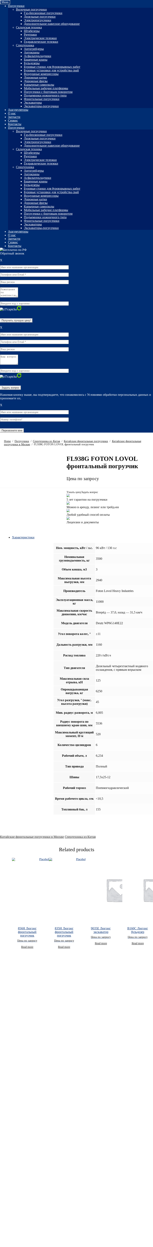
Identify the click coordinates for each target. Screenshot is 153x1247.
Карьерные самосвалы (39, 84)
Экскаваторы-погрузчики (41, 106)
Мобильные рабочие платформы (46, 88)
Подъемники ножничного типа (45, 95)
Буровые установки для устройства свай (51, 70)
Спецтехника (25, 45)
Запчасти (14, 117)
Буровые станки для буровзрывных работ (52, 66)
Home (7, 441)
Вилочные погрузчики (31, 9)
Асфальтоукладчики (37, 56)
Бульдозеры (32, 63)
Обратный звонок (12, 253)
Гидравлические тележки (41, 41)
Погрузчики (16, 6)
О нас (12, 113)
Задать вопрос (89, 492)
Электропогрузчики (37, 20)
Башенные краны (35, 59)
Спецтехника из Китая (46, 441)
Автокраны (31, 52)
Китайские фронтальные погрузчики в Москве (32, 836)
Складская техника (29, 27)
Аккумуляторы (18, 109)
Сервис (13, 120)
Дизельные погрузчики (40, 16)
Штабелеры (32, 31)
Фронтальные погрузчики (41, 99)
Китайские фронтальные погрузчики (86, 441)
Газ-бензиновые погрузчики (43, 13)
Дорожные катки (35, 77)
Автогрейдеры (34, 49)
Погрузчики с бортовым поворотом (48, 92)
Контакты (14, 124)
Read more (27, 947)
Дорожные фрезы (36, 81)
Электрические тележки (40, 38)
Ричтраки (30, 34)
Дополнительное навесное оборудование (52, 23)
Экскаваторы (33, 102)
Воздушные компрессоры (41, 74)
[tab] (82, 537)
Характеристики (23, 537)
